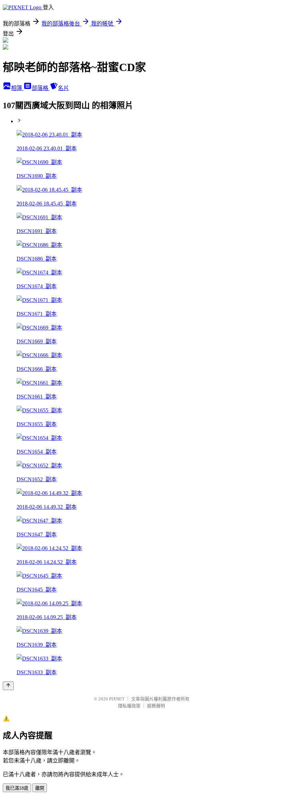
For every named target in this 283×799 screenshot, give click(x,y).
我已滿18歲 (17, 788)
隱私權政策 (129, 705)
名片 (63, 88)
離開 (39, 788)
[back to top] (8, 685)
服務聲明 (156, 705)
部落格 (41, 88)
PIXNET (117, 698)
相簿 (17, 88)
